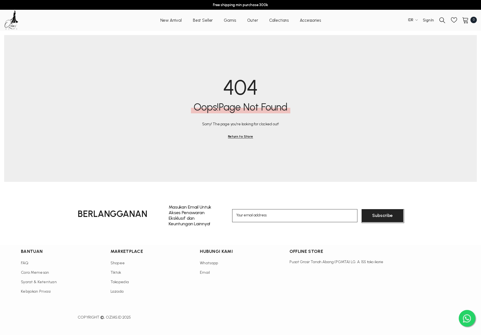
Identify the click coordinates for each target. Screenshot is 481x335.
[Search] (442, 20)
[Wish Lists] (454, 20)
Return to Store (240, 136)
